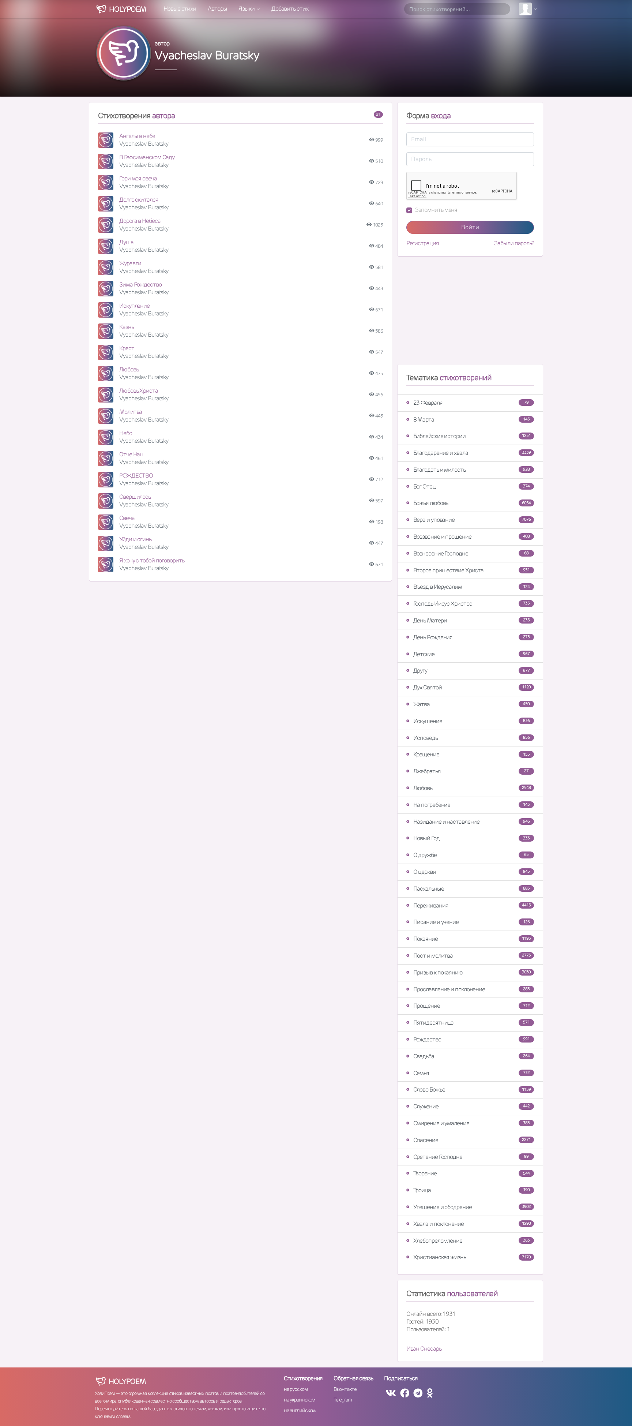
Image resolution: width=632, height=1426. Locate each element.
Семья (471, 1073)
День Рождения (471, 637)
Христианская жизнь (472, 1257)
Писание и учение (471, 922)
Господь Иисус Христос (471, 603)
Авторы (217, 8)
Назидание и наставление (471, 822)
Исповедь (471, 738)
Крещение (471, 754)
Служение (471, 1106)
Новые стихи (179, 8)
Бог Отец (471, 486)
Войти (470, 227)
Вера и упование (472, 520)
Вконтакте (345, 1389)
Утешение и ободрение (472, 1207)
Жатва (471, 704)
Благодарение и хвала (472, 453)
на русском (296, 1389)
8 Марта (471, 419)
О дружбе (470, 855)
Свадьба (471, 1056)
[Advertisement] (470, 313)
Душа (126, 242)
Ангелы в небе (137, 136)
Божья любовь (472, 503)
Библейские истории (472, 436)
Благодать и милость (471, 470)
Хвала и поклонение (472, 1224)
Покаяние (472, 939)
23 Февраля (470, 403)
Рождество (471, 1039)
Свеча (127, 518)
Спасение (472, 1140)
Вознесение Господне (470, 553)
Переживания (472, 905)
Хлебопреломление (471, 1241)
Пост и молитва (472, 955)
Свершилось (135, 497)
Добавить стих (289, 8)
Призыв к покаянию (472, 972)
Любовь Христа (138, 390)
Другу (471, 670)
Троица (471, 1190)
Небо (125, 433)
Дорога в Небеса (140, 221)
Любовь (128, 369)
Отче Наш (131, 454)
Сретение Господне (470, 1157)
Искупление (134, 306)
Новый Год (471, 838)
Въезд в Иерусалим (471, 587)
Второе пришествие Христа (471, 570)
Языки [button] (246, 8)
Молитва (130, 412)
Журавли (130, 263)
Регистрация (422, 243)
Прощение (471, 1006)
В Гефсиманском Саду (146, 157)
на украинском (299, 1399)
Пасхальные (471, 888)
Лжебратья (470, 771)
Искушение (471, 721)
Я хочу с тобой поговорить (151, 560)
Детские (471, 654)
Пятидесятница (471, 1022)
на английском (300, 1410)
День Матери (471, 620)
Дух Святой (472, 687)
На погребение (471, 805)
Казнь (126, 327)
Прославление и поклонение (471, 989)
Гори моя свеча (138, 178)
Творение (471, 1173)
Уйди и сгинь (135, 539)
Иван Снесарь (423, 1348)
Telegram (342, 1399)
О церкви (471, 872)
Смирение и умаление (471, 1123)
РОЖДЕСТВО (136, 475)
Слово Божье (472, 1089)
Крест (126, 348)
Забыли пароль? (514, 243)
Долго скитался (138, 199)
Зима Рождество (140, 284)
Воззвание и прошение (471, 536)
